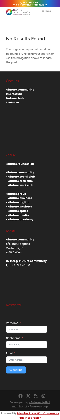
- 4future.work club (19, 185)
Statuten (12, 102)
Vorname (12, 323)
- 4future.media (17, 215)
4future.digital (39, 402)
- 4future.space (17, 211)
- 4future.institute (19, 206)
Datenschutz (15, 98)
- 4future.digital (17, 202)
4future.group (38, 406)
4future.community (20, 90)
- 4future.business (19, 198)
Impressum (14, 94)
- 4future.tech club (19, 181)
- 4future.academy (19, 219)
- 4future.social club (20, 177)
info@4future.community (28, 261)
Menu (48, 11)
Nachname (13, 338)
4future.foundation (20, 164)
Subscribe (16, 370)
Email (9, 353)
